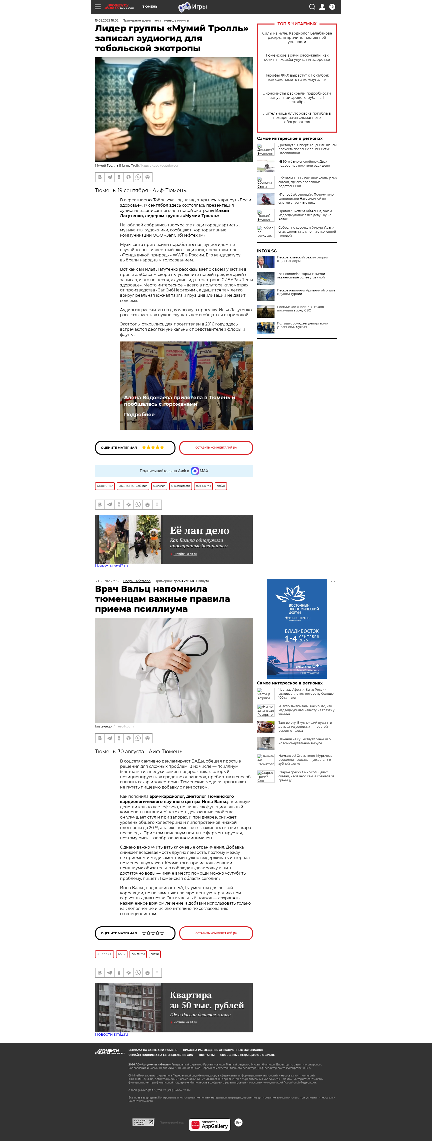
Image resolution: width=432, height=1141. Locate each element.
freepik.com (125, 726)
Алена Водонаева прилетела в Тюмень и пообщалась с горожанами (179, 401)
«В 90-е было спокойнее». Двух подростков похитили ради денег (304, 163)
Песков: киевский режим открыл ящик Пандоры (302, 259)
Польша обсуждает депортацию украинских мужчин (302, 325)
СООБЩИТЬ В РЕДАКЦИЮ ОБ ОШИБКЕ (247, 1055)
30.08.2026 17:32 (107, 581)
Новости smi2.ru (111, 566)
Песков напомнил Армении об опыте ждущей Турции (306, 292)
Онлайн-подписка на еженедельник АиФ (161, 1055)
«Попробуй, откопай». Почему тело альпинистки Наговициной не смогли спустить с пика (306, 198)
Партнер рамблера (172, 1122)
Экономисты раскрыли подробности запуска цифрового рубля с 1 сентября (297, 97)
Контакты (206, 1055)
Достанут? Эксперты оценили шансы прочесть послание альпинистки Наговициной (307, 149)
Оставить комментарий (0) (216, 447)
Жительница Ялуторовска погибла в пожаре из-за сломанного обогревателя (297, 117)
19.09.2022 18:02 (106, 20)
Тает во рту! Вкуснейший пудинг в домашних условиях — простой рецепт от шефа (305, 726)
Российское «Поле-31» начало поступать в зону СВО (300, 308)
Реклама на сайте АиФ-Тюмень (152, 1050)
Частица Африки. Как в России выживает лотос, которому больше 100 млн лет (306, 693)
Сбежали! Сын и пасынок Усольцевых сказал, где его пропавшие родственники (307, 182)
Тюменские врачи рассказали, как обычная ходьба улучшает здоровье (297, 57)
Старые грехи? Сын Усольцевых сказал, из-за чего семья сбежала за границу (306, 776)
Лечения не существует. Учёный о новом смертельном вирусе (304, 741)
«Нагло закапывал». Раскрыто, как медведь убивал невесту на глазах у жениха (306, 710)
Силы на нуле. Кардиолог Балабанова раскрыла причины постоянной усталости (297, 37)
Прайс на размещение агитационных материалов (223, 1050)
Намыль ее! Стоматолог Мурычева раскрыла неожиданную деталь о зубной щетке (305, 760)
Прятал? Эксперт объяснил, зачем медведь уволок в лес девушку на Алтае (305, 215)
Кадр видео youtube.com (160, 165)
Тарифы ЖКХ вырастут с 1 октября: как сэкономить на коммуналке (297, 77)
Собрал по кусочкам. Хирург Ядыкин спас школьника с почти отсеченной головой (307, 231)
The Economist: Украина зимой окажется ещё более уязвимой (301, 275)
